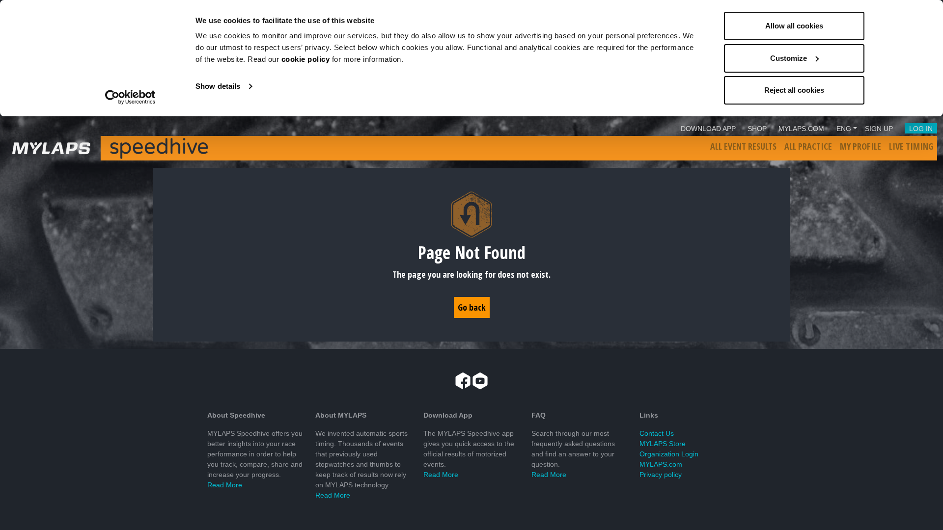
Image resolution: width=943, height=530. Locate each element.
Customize (788, 58)
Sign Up (879, 128)
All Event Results (743, 146)
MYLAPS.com (660, 464)
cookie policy (305, 59)
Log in (921, 128)
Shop (757, 128)
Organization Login (668, 454)
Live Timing (911, 146)
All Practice (808, 146)
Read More (224, 485)
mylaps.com (801, 128)
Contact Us (656, 433)
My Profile (860, 146)
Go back (472, 307)
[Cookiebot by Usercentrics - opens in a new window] (130, 97)
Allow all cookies (794, 26)
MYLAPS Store (662, 444)
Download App (708, 128)
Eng (843, 128)
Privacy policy (660, 474)
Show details (217, 86)
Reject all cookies (794, 90)
